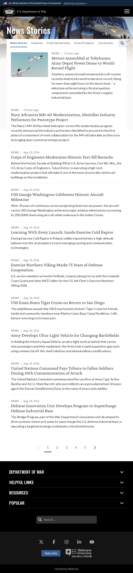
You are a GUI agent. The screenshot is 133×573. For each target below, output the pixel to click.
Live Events (105, 42)
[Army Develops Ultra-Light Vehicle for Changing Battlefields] (66, 340)
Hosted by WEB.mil (66, 568)
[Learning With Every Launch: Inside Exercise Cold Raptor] (66, 237)
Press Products (84, 42)
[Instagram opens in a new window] (66, 542)
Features (37, 42)
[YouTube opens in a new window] (91, 542)
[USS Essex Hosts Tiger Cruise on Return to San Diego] (66, 308)
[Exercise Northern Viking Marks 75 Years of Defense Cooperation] (66, 273)
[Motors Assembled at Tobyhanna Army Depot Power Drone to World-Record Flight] (66, 75)
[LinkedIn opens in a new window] (79, 542)
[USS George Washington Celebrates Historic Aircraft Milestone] (66, 202)
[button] (127, 11)
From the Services (58, 42)
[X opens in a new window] (41, 542)
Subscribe (51, 553)
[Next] (94, 447)
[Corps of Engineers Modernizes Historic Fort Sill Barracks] (66, 165)
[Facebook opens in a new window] (54, 542)
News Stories (18, 42)
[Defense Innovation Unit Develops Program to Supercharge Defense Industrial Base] (66, 414)
